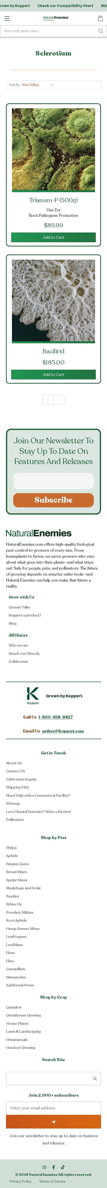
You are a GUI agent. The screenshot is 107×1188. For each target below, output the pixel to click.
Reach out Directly (24, 653)
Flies (10, 960)
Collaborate (18, 661)
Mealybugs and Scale (23, 888)
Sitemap (13, 803)
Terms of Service (52, 1181)
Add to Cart (53, 237)
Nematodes (16, 977)
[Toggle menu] (7, 18)
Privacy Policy (21, 1181)
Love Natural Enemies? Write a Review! (38, 811)
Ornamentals (17, 1039)
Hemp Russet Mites (23, 928)
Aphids (12, 855)
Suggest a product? (25, 615)
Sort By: (14, 85)
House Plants (17, 1023)
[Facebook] (53, 1167)
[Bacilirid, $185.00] (53, 301)
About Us (14, 763)
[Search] (101, 31)
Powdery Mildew (20, 912)
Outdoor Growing (20, 1047)
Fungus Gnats (17, 863)
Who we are (18, 645)
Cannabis (14, 1007)
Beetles (12, 896)
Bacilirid (53, 351)
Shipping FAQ (17, 787)
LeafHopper (16, 936)
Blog (12, 623)
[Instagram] (44, 1167)
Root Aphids (16, 920)
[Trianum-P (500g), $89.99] (53, 149)
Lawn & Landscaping (23, 1031)
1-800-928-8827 (56, 717)
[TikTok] (62, 1167)
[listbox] (38, 85)
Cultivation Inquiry (21, 779)
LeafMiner (14, 944)
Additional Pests (20, 985)
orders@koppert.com (63, 731)
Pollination (15, 819)
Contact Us (15, 771)
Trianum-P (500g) (53, 200)
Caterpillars (15, 968)
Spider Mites (16, 880)
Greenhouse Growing (23, 1015)
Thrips (11, 847)
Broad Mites (16, 871)
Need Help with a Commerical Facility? (38, 795)
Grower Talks (19, 607)
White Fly (14, 904)
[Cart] (100, 18)
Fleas (10, 952)
